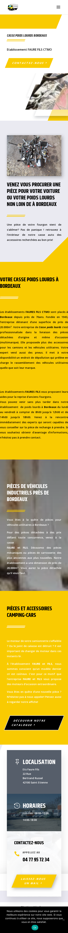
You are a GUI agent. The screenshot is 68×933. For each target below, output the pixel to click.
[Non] (63, 920)
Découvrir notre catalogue (28, 723)
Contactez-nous (28, 63)
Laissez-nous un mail (33, 881)
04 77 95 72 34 (36, 860)
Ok (35, 927)
